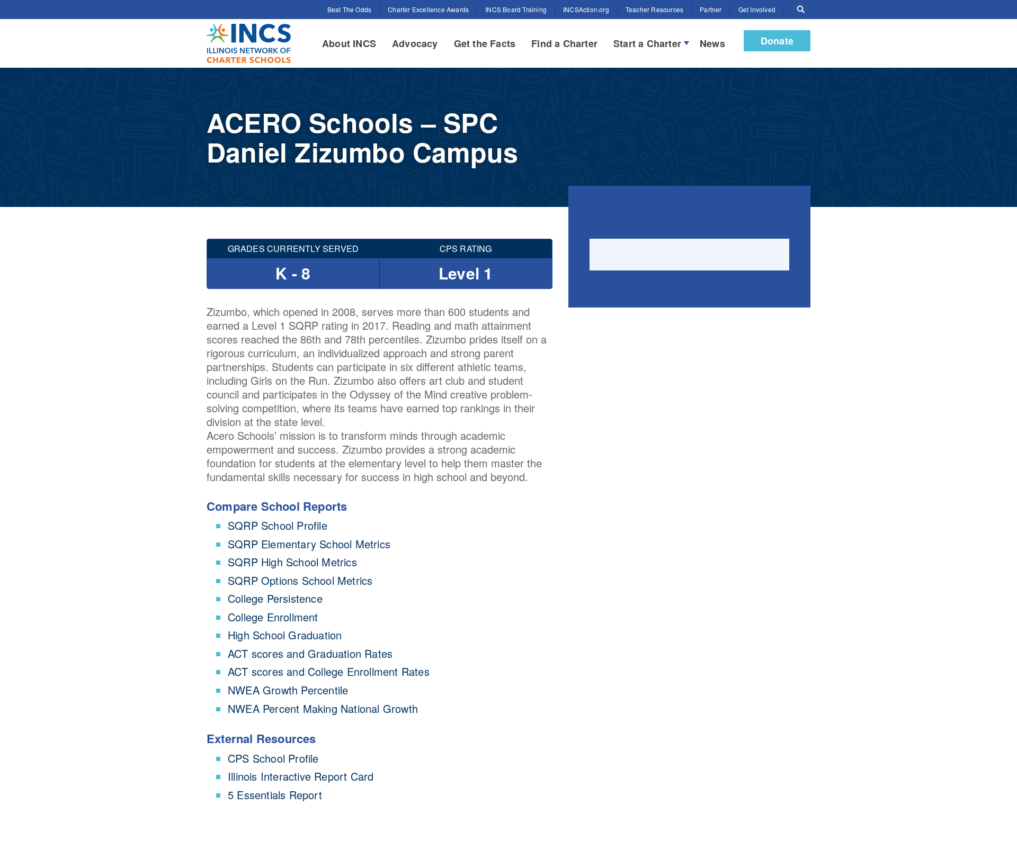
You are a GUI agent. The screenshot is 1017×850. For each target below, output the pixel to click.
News (712, 43)
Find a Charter (564, 43)
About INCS (349, 43)
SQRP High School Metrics (292, 561)
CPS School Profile (273, 758)
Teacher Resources (654, 9)
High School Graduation (285, 635)
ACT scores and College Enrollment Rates (329, 671)
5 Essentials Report (275, 794)
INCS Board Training (516, 9)
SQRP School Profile (277, 525)
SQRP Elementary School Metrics (309, 543)
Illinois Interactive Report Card (300, 776)
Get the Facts (485, 43)
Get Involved (756, 9)
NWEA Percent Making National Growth (323, 708)
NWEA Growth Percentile (288, 690)
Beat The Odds (349, 9)
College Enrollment (273, 617)
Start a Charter (647, 43)
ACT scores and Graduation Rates (310, 653)
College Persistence (275, 598)
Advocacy (415, 43)
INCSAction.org (586, 9)
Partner (710, 9)
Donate (777, 41)
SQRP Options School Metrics (300, 580)
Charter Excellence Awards (428, 9)
